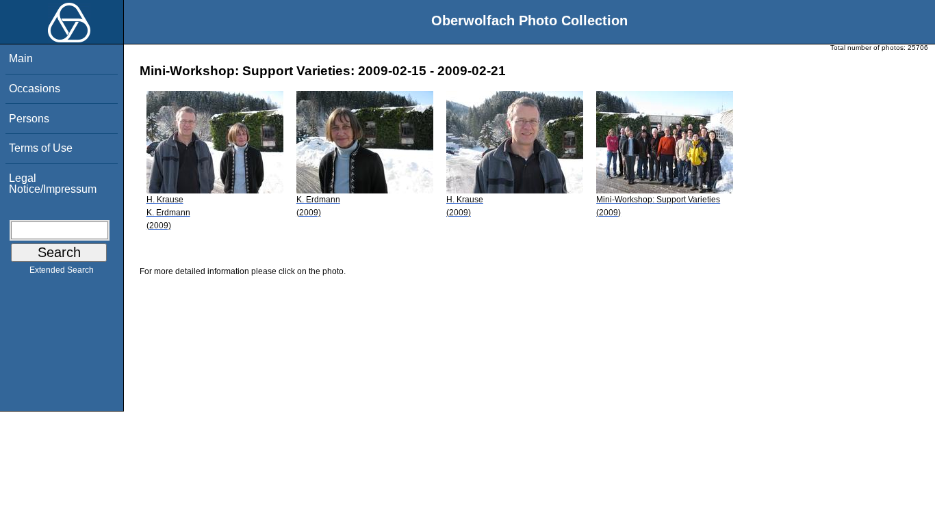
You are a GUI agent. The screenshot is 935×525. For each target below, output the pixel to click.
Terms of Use (41, 148)
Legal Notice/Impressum (53, 183)
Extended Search (61, 270)
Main (21, 58)
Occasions (34, 88)
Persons (29, 118)
